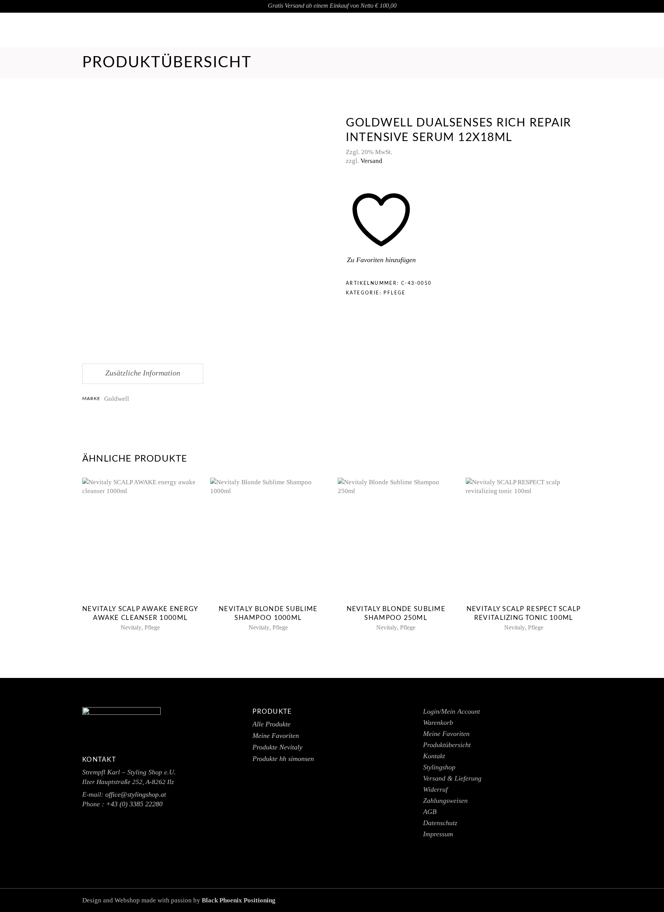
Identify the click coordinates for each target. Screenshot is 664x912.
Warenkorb (438, 722)
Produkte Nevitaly (277, 747)
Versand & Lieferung (452, 778)
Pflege (394, 293)
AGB (430, 812)
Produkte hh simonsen (283, 758)
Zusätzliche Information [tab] (142, 373)
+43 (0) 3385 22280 (134, 804)
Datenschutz (440, 823)
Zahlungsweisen (445, 800)
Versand (371, 160)
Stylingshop (439, 767)
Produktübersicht (447, 745)
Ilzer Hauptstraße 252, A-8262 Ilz (128, 782)
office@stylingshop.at (618, 30)
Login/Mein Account (451, 711)
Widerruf (435, 789)
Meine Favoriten (275, 735)
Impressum (438, 834)
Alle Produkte (271, 724)
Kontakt (434, 756)
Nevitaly (131, 627)
